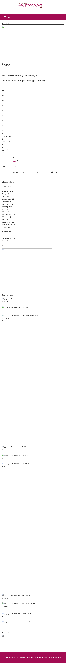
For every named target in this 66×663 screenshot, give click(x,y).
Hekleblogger (6, 236)
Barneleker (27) (7, 189)
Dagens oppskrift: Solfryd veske (20, 455)
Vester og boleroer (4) (9, 224)
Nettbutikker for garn (8, 241)
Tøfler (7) (5, 219)
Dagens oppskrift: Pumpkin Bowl (21, 613)
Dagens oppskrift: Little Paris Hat (21, 299)
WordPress (49, 657)
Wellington (58, 657)
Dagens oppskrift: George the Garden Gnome (24, 315)
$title (15, 161)
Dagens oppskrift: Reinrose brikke (21, 622)
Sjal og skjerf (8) (7, 204)
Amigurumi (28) (7, 186)
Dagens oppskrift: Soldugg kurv (20, 463)
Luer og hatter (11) (8, 199)
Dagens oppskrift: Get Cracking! (21, 595)
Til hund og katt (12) (8, 214)
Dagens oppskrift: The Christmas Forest (23, 603)
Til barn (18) (6, 212)
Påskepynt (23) (7, 201)
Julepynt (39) (6, 194)
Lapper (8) (5, 196)
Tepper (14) (6, 209)
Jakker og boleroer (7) (9, 191)
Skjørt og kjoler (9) (8, 207)
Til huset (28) (6, 217)
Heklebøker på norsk (8, 238)
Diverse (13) (6, 227)
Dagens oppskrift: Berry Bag (19, 307)
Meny (8, 17)
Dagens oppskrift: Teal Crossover (21, 447)
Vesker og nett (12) (8, 222)
